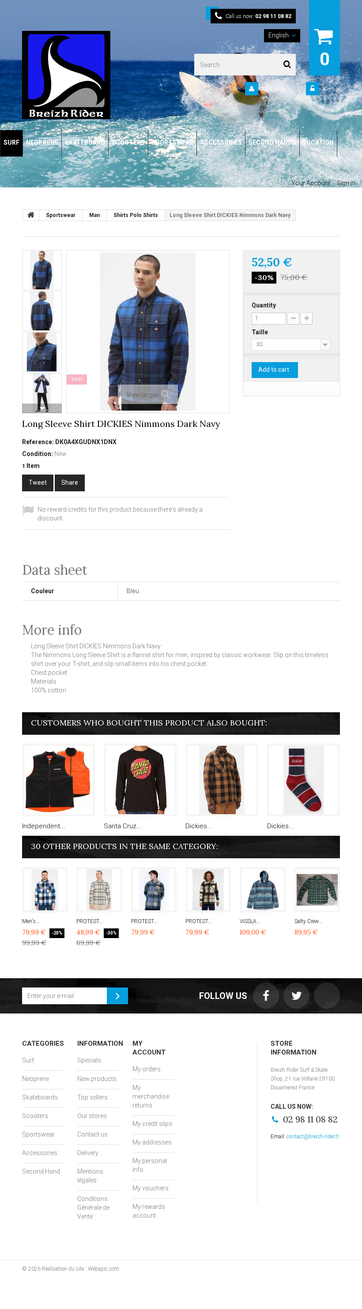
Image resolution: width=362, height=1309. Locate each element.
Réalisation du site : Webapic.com (80, 1269)
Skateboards (40, 1097)
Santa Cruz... (123, 826)
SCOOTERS (128, 142)
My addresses (152, 1142)
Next (42, 408)
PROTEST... (89, 921)
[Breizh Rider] (81, 75)
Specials (89, 1060)
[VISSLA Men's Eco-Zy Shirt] (262, 890)
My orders (146, 1069)
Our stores (92, 1115)
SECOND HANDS (272, 142)
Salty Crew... (308, 921)
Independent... (43, 826)
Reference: (38, 441)
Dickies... (198, 826)
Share (69, 482)
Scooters (35, 1115)
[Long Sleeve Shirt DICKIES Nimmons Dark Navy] (42, 270)
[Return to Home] (31, 215)
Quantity (264, 305)
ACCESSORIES (221, 142)
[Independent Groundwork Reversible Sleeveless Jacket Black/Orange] (58, 780)
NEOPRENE (42, 142)
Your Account (277, 89)
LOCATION (318, 142)
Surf (28, 1060)
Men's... (31, 921)
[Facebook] (266, 996)
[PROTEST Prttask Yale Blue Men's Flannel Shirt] (99, 890)
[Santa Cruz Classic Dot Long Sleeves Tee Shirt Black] (140, 780)
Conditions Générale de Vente (93, 1207)
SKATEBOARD (85, 142)
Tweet (38, 482)
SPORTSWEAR (172, 142)
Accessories (39, 1152)
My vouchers (150, 1188)
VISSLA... (250, 921)
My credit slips (152, 1123)
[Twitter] (296, 996)
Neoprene (35, 1078)
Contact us (92, 1134)
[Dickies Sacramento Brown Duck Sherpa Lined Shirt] (221, 780)
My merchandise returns (150, 1096)
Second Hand (41, 1171)
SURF (11, 142)
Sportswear (38, 1134)
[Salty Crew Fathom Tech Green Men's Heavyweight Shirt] (317, 890)
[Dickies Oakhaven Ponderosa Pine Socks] (303, 780)
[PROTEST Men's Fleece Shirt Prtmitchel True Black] (208, 890)
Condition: (37, 453)
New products (97, 1078)
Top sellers (92, 1097)
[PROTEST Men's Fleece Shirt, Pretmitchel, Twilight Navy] (154, 890)
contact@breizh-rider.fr (313, 1136)
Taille (260, 332)
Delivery (87, 1152)
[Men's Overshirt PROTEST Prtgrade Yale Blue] (45, 890)
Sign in (331, 89)
